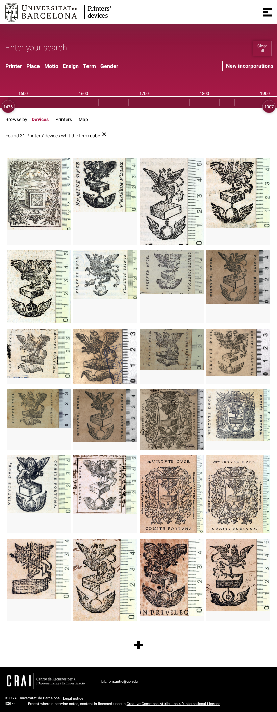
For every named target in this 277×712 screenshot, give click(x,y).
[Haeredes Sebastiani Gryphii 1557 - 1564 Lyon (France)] (238, 277)
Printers (63, 120)
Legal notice (73, 698)
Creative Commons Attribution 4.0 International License (173, 704)
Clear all (262, 48)
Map (83, 120)
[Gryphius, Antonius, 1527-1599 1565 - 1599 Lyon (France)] (105, 356)
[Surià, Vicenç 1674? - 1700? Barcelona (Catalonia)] (105, 580)
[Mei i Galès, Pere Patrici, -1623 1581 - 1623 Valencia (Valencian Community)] (172, 201)
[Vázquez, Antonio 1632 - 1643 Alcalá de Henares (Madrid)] (172, 577)
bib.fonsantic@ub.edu (119, 681)
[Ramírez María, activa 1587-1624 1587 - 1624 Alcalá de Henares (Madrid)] (105, 185)
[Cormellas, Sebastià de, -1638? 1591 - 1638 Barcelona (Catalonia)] (238, 193)
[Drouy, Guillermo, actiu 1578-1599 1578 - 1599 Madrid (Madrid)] (39, 287)
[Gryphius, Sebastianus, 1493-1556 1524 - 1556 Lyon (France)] (39, 408)
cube (95, 136)
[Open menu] (267, 12)
